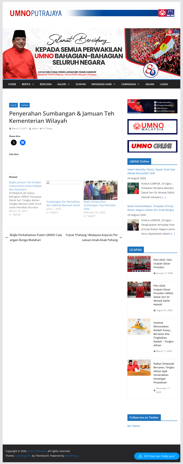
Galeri (61, 84)
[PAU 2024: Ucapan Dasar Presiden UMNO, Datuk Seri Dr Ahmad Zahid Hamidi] (139, 299)
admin (35, 128)
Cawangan (128, 84)
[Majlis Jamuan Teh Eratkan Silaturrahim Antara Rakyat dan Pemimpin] (27, 198)
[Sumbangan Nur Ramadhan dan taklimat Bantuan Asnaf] (63, 190)
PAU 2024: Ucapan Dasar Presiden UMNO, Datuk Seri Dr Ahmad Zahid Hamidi (164, 295)
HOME (12, 84)
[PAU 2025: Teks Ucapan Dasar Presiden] (139, 267)
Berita (26, 84)
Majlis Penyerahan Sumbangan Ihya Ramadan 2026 (100, 205)
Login (164, 84)
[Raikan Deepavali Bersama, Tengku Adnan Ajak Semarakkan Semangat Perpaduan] (139, 379)
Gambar (24, 105)
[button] (32, 84)
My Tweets (133, 426)
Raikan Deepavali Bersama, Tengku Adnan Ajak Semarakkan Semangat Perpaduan (164, 373)
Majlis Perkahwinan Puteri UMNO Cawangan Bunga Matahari (36, 237)
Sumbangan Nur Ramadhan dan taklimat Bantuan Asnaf (63, 203)
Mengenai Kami (102, 84)
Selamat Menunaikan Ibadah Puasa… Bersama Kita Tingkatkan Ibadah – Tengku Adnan (164, 334)
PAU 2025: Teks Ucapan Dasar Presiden (163, 263)
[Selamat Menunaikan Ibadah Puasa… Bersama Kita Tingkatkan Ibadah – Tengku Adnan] (139, 338)
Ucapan (81, 84)
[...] (164, 197)
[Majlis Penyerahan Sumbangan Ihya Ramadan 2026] (100, 190)
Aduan (149, 84)
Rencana (46, 84)
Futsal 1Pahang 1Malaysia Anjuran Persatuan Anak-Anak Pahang (92, 237)
